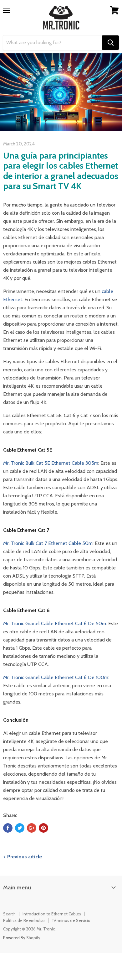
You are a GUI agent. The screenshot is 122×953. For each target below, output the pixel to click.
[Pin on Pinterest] (43, 828)
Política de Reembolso (24, 920)
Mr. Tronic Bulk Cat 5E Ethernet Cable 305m (50, 463)
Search (9, 913)
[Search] (110, 42)
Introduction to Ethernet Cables (52, 913)
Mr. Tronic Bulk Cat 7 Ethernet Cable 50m (48, 543)
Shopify (33, 937)
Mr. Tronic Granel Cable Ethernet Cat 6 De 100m (55, 677)
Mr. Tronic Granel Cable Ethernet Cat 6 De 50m (54, 623)
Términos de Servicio (71, 920)
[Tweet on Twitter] (19, 828)
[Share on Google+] (31, 828)
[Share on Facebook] (8, 828)
